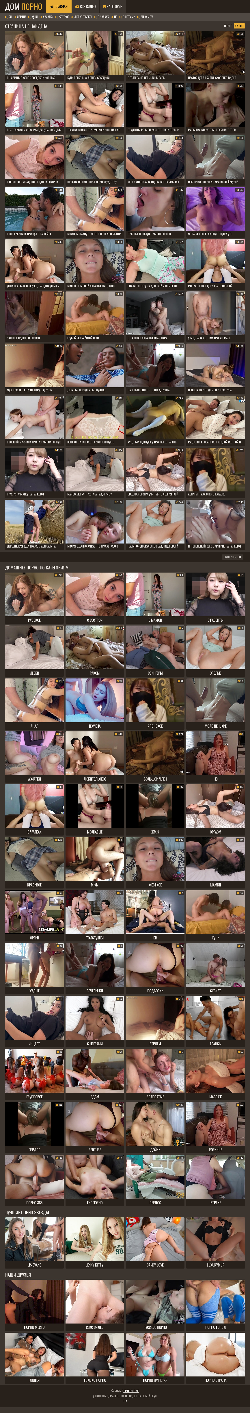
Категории (114, 6)
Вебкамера (146, 17)
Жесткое (63, 17)
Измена (21, 17)
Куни (34, 17)
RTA (125, 1401)
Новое (228, 26)
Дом (23, 6)
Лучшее (239, 26)
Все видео (87, 6)
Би (10, 17)
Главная (61, 6)
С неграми (128, 17)
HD (115, 17)
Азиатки (47, 17)
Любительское (83, 17)
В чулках (103, 17)
